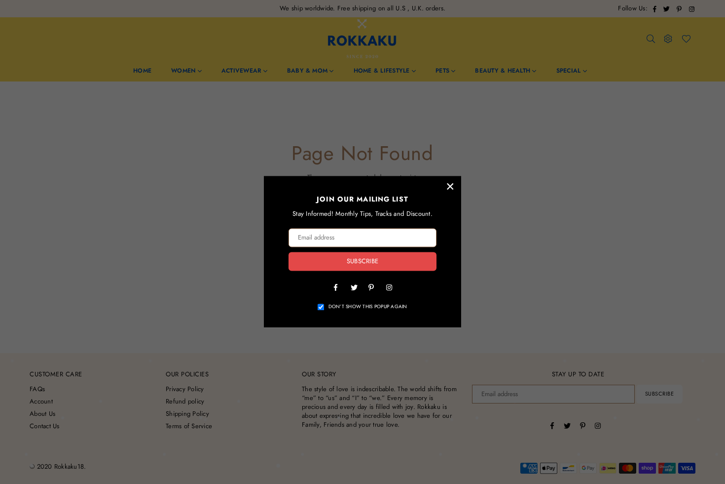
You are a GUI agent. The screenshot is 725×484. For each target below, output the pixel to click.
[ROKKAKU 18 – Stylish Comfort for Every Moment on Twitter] (353, 287)
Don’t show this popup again (367, 306)
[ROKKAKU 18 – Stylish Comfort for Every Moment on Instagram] (389, 287)
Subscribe (362, 261)
